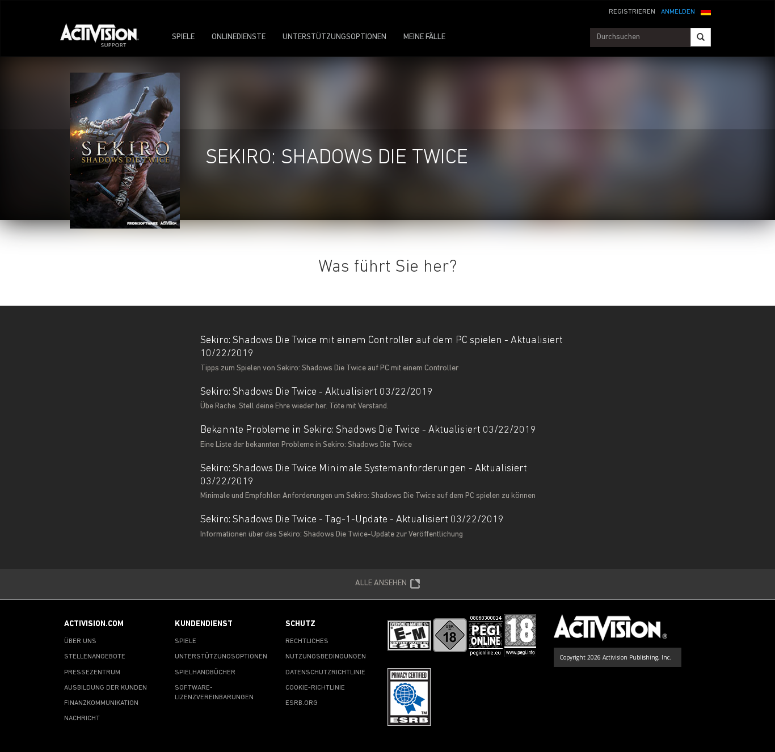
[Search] (700, 37)
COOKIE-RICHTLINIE (315, 688)
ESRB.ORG (301, 703)
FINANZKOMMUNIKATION (101, 703)
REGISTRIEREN (632, 12)
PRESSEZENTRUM (92, 672)
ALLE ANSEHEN (381, 582)
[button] (706, 10)
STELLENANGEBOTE (94, 656)
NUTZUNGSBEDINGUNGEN (325, 656)
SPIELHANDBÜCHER (205, 672)
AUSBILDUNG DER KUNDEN (105, 688)
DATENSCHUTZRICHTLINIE (325, 672)
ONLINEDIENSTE (239, 37)
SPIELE (183, 37)
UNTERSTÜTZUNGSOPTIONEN (334, 37)
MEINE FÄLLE (424, 37)
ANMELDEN (678, 12)
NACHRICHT (82, 718)
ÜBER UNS (80, 641)
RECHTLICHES (306, 641)
